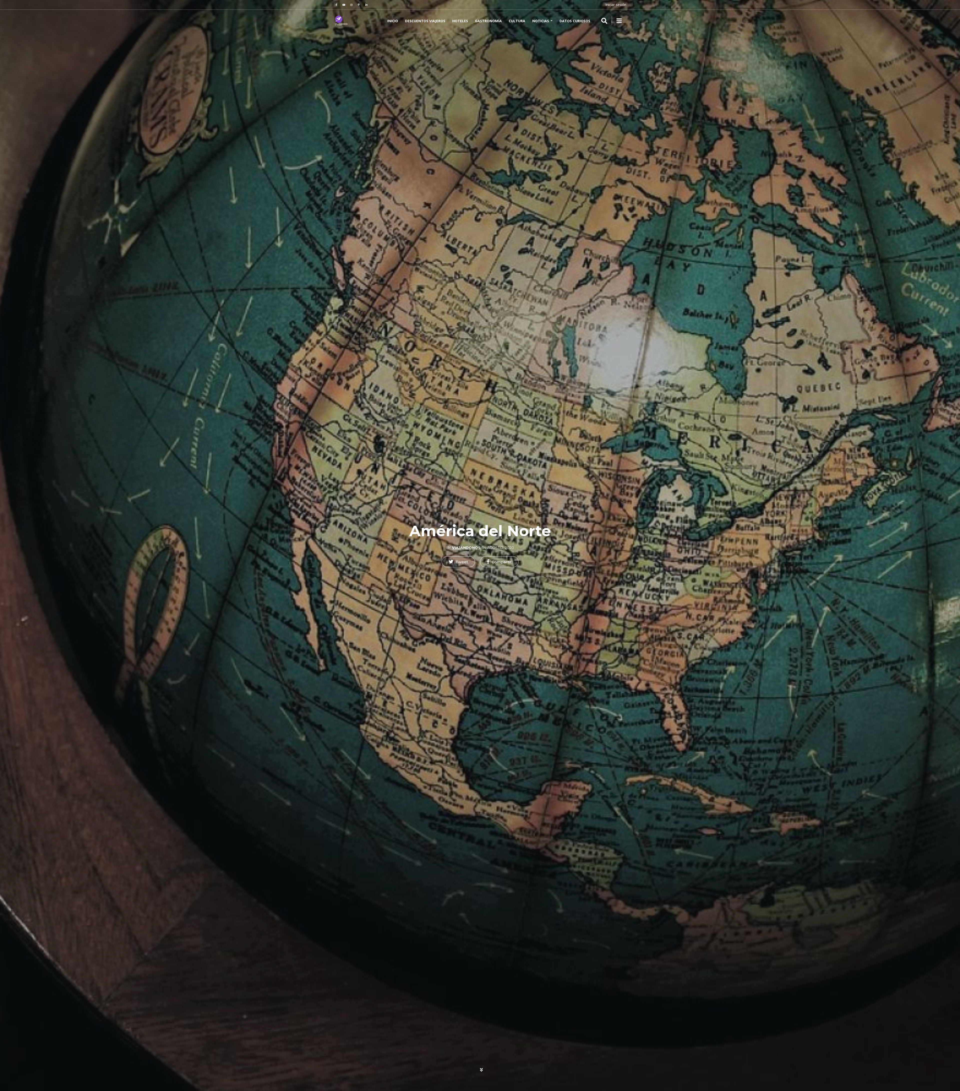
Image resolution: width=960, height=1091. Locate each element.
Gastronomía (488, 20)
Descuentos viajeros (425, 20)
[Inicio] (341, 20)
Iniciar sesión (615, 4)
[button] (458, 561)
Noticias (541, 20)
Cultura (517, 20)
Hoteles (460, 20)
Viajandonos (466, 548)
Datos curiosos (575, 20)
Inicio (392, 20)
